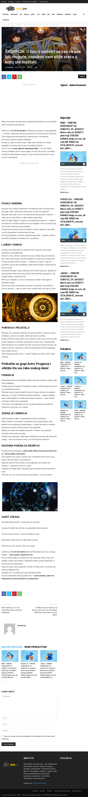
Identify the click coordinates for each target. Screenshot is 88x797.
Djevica (26, 14)
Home (4, 25)
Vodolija (6, 20)
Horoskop (14, 14)
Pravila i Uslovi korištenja (29, 1)
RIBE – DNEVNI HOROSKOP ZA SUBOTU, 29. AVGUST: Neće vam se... (65, 366)
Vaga (75, 14)
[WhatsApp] (19, 77)
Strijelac (68, 14)
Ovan (43, 14)
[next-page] (6, 682)
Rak (48, 14)
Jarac (33, 14)
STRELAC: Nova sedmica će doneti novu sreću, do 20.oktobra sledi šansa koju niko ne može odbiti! (44, 611)
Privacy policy (43, 1)
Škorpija (60, 14)
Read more (64, 192)
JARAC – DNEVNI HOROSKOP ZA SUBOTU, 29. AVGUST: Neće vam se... (66, 390)
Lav (38, 14)
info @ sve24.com (39, 783)
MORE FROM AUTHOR (36, 647)
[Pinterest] (14, 77)
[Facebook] (4, 77)
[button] (83, 14)
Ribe (53, 14)
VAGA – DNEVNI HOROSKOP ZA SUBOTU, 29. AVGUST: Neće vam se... (79, 415)
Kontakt (11, 1)
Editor (63, 164)
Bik (21, 14)
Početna (4, 1)
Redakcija (10, 67)
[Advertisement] (29, 102)
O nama (17, 1)
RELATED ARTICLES (12, 647)
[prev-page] (3, 682)
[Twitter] (9, 77)
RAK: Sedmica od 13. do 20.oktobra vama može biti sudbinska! (12, 610)
